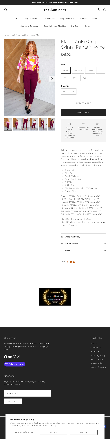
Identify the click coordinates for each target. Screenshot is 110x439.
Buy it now (83, 112)
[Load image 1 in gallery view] (29, 77)
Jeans (94, 18)
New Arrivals (49, 18)
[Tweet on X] (67, 262)
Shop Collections (31, 18)
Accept (53, 432)
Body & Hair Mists (67, 18)
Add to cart (83, 103)
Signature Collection (29, 26)
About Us (95, 351)
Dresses (83, 18)
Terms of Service (98, 367)
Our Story (75, 26)
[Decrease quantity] (63, 91)
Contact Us (96, 347)
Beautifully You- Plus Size (55, 26)
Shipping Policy (98, 355)
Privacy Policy (97, 363)
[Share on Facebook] (71, 262)
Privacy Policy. (49, 425)
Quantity (65, 86)
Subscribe (13, 401)
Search (94, 343)
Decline (83, 432)
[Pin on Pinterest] (74, 262)
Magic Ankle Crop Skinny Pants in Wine (25, 35)
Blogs (87, 26)
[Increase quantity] (74, 91)
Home (16, 18)
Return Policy (97, 359)
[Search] (5, 9)
